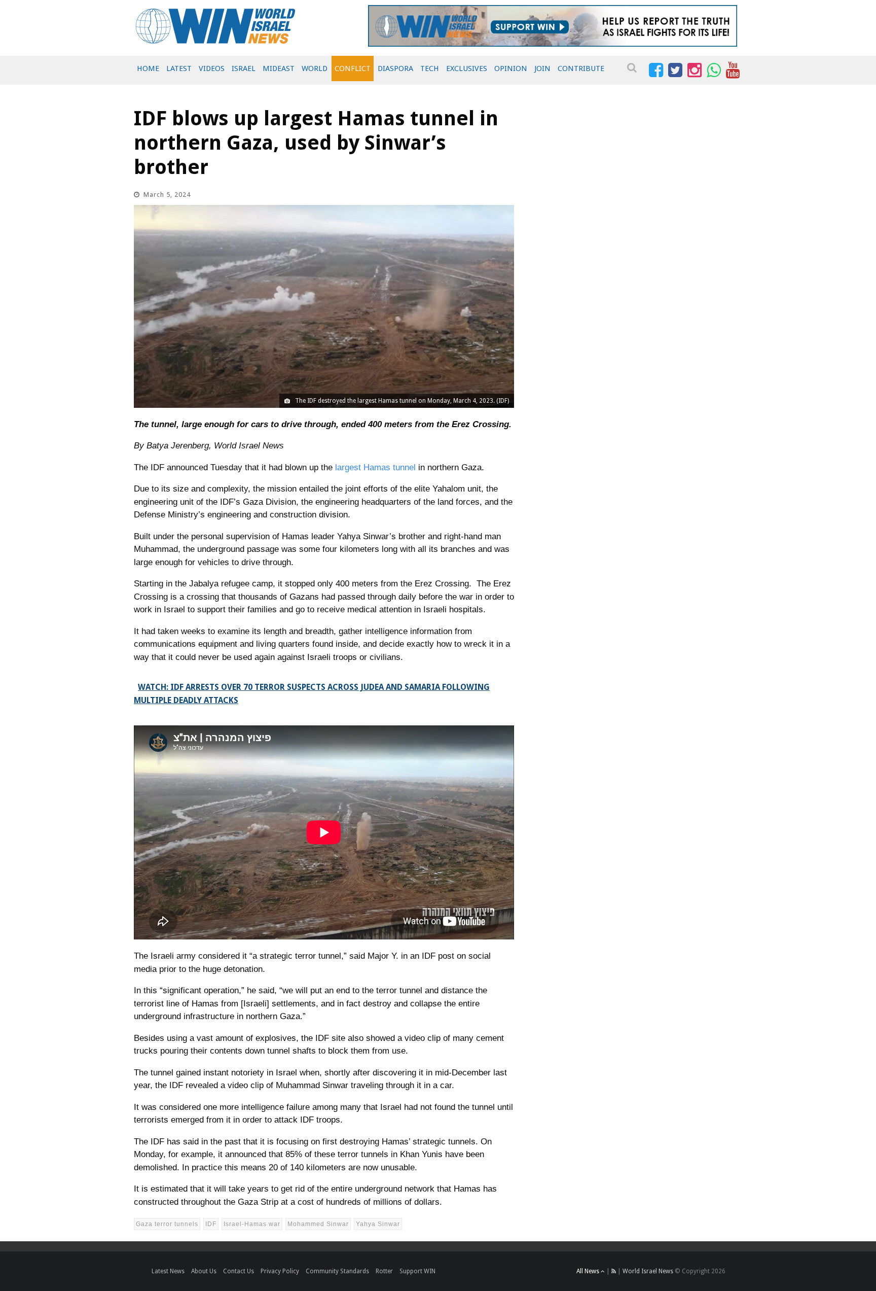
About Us (203, 1271)
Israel (244, 68)
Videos (212, 68)
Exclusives (466, 68)
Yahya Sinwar (378, 1224)
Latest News (168, 1271)
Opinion (510, 68)
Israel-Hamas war (252, 1224)
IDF (210, 1224)
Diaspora (395, 68)
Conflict (353, 68)
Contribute (581, 68)
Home (148, 68)
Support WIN (417, 1271)
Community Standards (337, 1271)
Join (542, 68)
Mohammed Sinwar (318, 1224)
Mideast (279, 68)
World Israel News (648, 1271)
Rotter (384, 1271)
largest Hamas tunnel (375, 467)
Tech (429, 68)
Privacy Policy (280, 1271)
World (314, 68)
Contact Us (238, 1271)
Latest (179, 68)
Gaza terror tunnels (167, 1224)
